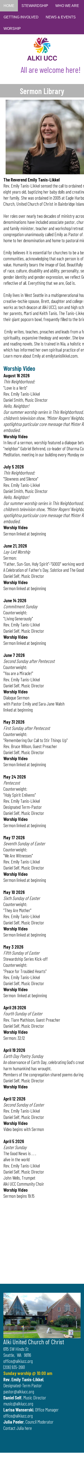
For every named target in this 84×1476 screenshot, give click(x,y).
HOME (9, 6)
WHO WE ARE (67, 6)
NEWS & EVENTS (61, 17)
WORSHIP (12, 28)
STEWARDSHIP (35, 6)
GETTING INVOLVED (21, 17)
